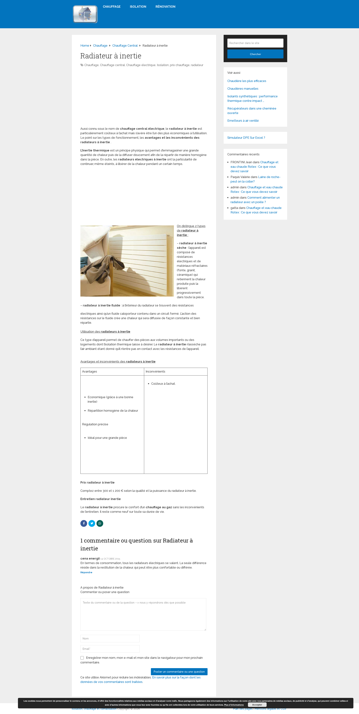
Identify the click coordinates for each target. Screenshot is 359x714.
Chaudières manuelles (242, 88)
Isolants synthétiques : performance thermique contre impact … (252, 99)
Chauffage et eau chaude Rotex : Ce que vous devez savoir (254, 166)
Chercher (255, 54)
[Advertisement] (144, 99)
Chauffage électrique (141, 65)
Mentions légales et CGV (270, 708)
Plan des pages (243, 708)
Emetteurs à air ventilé (243, 120)
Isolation (138, 6)
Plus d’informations (234, 704)
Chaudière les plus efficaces (246, 81)
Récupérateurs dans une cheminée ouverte (251, 111)
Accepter (257, 704)
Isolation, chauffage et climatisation (94, 708)
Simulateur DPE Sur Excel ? (246, 137)
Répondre (86, 572)
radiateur (197, 65)
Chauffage (112, 6)
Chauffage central (112, 65)
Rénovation (165, 6)
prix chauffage (180, 65)
